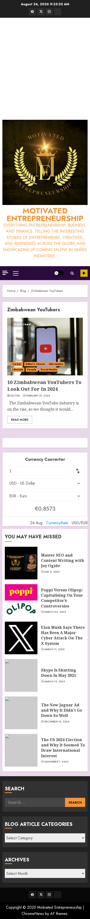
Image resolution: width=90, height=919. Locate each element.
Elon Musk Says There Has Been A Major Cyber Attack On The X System (63, 635)
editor (15, 395)
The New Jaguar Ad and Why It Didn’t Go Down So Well (61, 710)
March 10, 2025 (54, 681)
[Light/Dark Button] (59, 273)
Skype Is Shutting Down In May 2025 (58, 672)
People (31, 369)
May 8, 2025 (52, 572)
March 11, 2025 (54, 649)
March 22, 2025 (55, 612)
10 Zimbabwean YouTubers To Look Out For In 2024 (44, 385)
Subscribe (84, 273)
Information (56, 364)
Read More (19, 420)
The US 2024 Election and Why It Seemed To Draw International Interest (63, 747)
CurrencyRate (57, 523)
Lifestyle (17, 369)
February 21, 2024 (38, 395)
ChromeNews (33, 913)
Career (17, 364)
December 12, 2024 (56, 721)
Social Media (49, 369)
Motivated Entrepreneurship (45, 214)
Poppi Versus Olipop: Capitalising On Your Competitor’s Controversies (62, 598)
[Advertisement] (45, 70)
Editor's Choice (35, 364)
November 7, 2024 (56, 761)
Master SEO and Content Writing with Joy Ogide (62, 561)
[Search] (72, 273)
